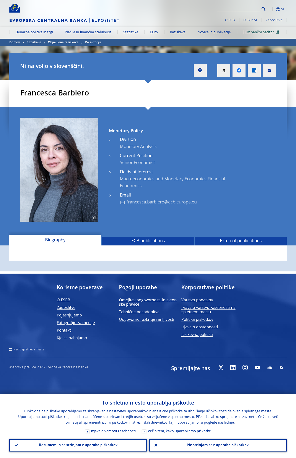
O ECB (230, 20)
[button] (271, 9)
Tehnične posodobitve (139, 312)
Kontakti (64, 330)
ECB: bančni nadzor (258, 32)
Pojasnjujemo (69, 315)
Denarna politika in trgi (34, 32)
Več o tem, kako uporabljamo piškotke (179, 431)
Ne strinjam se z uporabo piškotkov (218, 445)
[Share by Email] (269, 70)
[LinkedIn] (233, 367)
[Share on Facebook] (239, 70)
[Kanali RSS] (281, 367)
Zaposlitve (274, 20)
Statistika (130, 32)
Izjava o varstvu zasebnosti (113, 431)
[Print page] (200, 70)
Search (263, 9)
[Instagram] (245, 367)
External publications (241, 241)
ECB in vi (250, 20)
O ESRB (63, 300)
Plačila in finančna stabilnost (88, 32)
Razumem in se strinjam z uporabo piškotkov (78, 445)
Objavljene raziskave (63, 42)
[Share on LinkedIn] (254, 70)
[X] (221, 367)
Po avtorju (93, 42)
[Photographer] (94, 217)
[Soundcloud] (269, 367)
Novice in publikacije (214, 32)
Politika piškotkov (197, 320)
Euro (154, 32)
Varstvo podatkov (197, 300)
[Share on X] (223, 70)
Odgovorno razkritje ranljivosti (146, 320)
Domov (14, 42)
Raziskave (177, 32)
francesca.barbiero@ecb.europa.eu (162, 202)
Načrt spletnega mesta (28, 349)
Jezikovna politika (197, 335)
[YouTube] (257, 367)
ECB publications (148, 241)
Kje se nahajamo (72, 338)
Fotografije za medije (76, 323)
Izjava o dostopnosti (199, 327)
